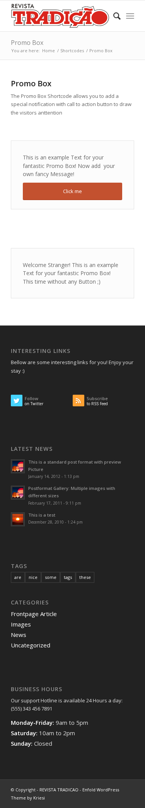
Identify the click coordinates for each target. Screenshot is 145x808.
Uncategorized (30, 645)
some (50, 577)
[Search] (113, 15)
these (85, 577)
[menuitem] (113, 15)
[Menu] (130, 16)
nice (33, 577)
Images (21, 624)
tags (68, 577)
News (18, 635)
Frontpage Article (34, 614)
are (17, 577)
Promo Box (27, 42)
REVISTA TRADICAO (58, 790)
